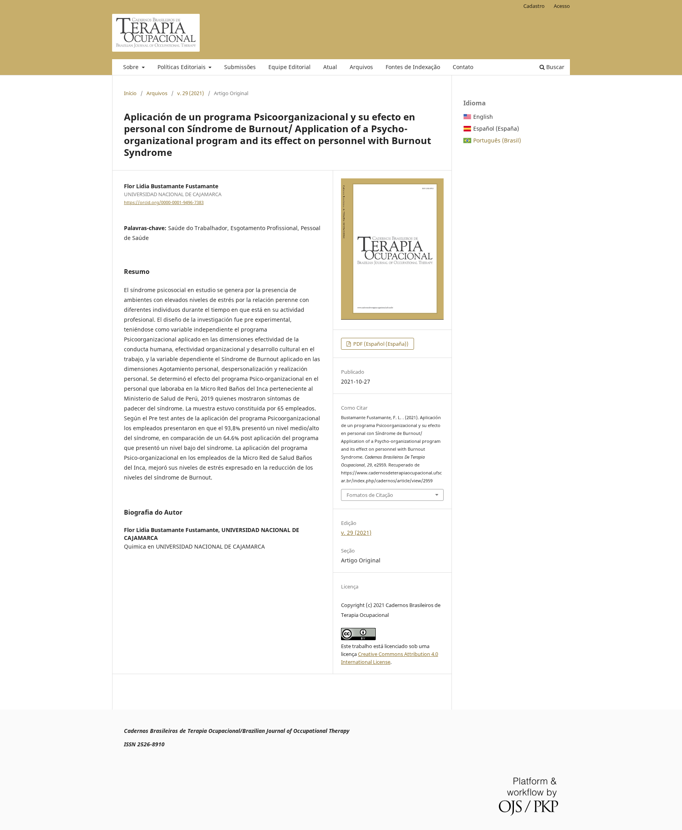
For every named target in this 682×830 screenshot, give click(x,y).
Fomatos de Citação (370, 494)
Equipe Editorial (289, 67)
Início (130, 93)
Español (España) (496, 128)
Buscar (554, 67)
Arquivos (361, 67)
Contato (463, 67)
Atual (330, 67)
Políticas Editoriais (182, 67)
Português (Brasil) (497, 140)
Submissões (240, 67)
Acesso (562, 5)
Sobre (131, 67)
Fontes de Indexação (413, 67)
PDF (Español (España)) (380, 343)
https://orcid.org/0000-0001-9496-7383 (164, 202)
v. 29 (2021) (190, 93)
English (483, 116)
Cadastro (534, 5)
